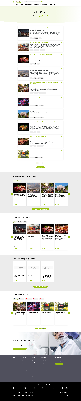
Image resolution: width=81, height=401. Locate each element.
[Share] (63, 4)
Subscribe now (59, 363)
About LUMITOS (24, 392)
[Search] (42, 1)
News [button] (13, 4)
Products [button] (22, 4)
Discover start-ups (25, 360)
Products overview (35, 365)
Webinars (33, 375)
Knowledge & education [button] (44, 4)
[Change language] (65, 4)
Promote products (35, 363)
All (22, 1)
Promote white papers (44, 363)
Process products (34, 362)
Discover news (15, 359)
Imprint (14, 395)
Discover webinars (16, 370)
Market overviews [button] (28, 4)
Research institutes (25, 370)
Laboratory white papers (45, 360)
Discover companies (25, 359)
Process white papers (44, 362)
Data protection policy (29, 395)
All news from (40, 328)
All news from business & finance (40, 209)
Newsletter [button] (52, 4)
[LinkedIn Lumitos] (67, 395)
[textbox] (61, 298)
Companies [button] (17, 4)
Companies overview (25, 365)
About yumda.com (32, 392)
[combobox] (61, 299)
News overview (15, 362)
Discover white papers (44, 359)
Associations (24, 362)
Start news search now (19, 348)
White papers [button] (36, 4)
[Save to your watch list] (62, 27)
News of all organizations (40, 286)
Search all (40, 167)
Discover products (34, 359)
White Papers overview (44, 365)
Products (33, 372)
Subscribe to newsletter (17, 360)
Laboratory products (35, 360)
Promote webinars (16, 372)
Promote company (25, 363)
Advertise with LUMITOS (17, 392)
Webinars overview (16, 373)
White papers (34, 373)
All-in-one (33, 376)
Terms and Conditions (20, 395)
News (32, 370)
